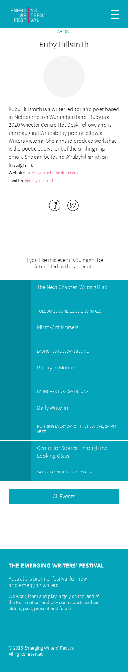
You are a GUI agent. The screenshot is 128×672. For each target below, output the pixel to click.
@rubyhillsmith (39, 181)
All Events (64, 496)
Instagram (32, 633)
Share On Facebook (54, 205)
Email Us (14, 633)
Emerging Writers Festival (34, 15)
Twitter (50, 633)
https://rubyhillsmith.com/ (52, 173)
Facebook (68, 633)
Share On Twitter (73, 205)
